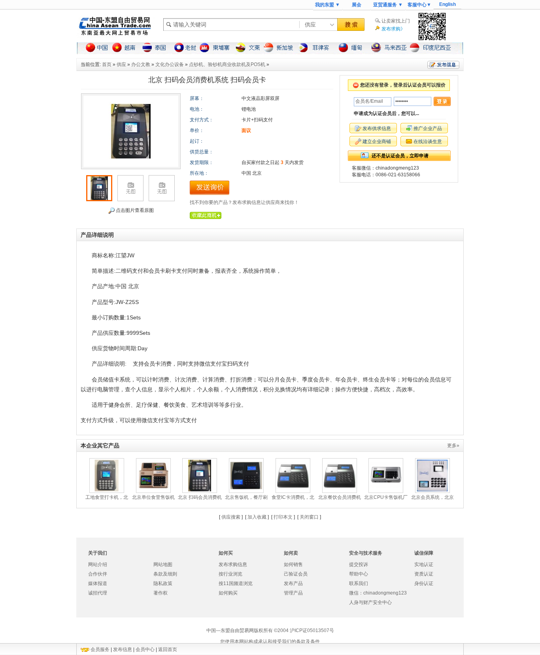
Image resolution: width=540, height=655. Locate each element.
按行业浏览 (230, 574)
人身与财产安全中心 (370, 602)
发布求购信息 (233, 564)
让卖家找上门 (395, 21)
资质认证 (423, 574)
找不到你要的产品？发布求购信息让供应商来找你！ (244, 202)
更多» (453, 445)
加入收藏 (256, 517)
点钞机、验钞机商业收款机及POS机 (227, 64)
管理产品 (293, 593)
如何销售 (293, 564)
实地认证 (423, 564)
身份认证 (423, 583)
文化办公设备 (169, 64)
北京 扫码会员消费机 (200, 497)
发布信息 (122, 649)
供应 (121, 64)
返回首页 (167, 649)
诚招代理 (97, 593)
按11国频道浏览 (236, 583)
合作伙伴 (97, 574)
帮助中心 (358, 574)
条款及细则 (165, 574)
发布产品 (293, 583)
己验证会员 (296, 574)
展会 (356, 5)
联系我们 (358, 583)
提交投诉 (358, 564)
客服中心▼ (419, 5)
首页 (106, 64)
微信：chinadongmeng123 (378, 593)
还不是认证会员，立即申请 (400, 156)
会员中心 (145, 649)
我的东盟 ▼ (327, 5)
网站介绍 (97, 564)
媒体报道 (97, 583)
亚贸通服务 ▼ (388, 5)
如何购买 (228, 593)
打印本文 (283, 517)
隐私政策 (162, 583)
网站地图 (162, 564)
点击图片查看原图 (134, 210)
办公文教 (140, 64)
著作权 (160, 593)
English (447, 4)
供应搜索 (230, 517)
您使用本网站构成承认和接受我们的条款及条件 (270, 641)
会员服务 (100, 649)
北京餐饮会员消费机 (339, 497)
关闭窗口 (309, 517)
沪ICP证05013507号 (312, 630)
